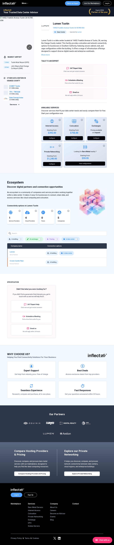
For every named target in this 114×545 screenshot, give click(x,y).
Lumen (79, 32)
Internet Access (52, 126)
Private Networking (52, 152)
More (24, 3)
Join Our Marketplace (92, 3)
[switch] (20, 239)
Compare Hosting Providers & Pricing (32, 474)
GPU (29, 523)
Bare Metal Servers (35, 507)
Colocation (74, 126)
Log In (107, 3)
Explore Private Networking (82, 474)
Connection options (54, 246)
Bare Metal (86, 151)
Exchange (31, 520)
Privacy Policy (16, 538)
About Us (53, 507)
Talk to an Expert (72, 3)
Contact (75, 504)
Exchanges (96, 126)
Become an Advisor (57, 513)
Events (52, 517)
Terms (27, 538)
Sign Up (30, 495)
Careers (53, 510)
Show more (45, 55)
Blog (52, 520)
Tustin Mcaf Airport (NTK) (20, 62)
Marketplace (16, 504)
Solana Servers (34, 526)
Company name (16, 246)
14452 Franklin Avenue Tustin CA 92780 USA (68, 28)
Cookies (36, 538)
